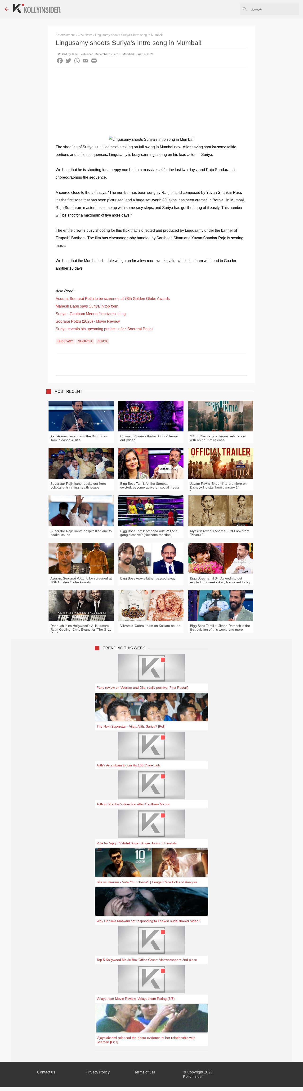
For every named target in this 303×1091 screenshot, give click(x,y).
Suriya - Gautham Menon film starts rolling (91, 314)
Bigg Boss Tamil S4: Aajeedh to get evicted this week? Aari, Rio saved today (220, 580)
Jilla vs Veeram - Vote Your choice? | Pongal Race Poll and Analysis (147, 882)
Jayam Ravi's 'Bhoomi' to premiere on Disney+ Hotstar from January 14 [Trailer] (218, 487)
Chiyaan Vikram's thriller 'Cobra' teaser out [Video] (149, 438)
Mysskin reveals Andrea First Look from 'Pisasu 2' (219, 533)
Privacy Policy (98, 1072)
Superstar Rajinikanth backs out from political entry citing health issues (78, 485)
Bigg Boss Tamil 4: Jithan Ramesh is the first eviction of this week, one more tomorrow (220, 629)
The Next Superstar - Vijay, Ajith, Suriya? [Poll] (131, 726)
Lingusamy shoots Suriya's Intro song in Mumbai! (129, 35)
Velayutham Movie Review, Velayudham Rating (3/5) (136, 998)
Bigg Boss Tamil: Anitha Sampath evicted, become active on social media (149, 485)
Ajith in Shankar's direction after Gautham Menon (133, 804)
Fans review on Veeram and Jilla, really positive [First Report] (142, 687)
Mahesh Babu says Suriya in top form (87, 306)
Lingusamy (65, 341)
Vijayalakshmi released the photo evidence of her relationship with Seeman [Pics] (146, 1040)
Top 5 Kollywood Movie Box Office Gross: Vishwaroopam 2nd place (147, 960)
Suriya (102, 341)
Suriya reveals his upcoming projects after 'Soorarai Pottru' (104, 329)
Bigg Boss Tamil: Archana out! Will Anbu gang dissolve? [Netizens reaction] (149, 533)
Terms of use (145, 1072)
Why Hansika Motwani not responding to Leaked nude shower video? (148, 921)
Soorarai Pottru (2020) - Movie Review (88, 321)
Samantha (85, 341)
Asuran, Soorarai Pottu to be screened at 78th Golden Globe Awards (113, 299)
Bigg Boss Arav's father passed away (147, 578)
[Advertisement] (151, 102)
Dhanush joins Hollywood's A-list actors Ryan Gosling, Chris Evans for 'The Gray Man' (80, 629)
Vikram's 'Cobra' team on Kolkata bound (150, 626)
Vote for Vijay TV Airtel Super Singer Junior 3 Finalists (137, 843)
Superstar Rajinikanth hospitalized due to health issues (81, 533)
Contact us (46, 1072)
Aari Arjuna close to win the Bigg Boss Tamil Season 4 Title (78, 438)
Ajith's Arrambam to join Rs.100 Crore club (128, 765)
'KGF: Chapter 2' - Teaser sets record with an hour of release (218, 438)
